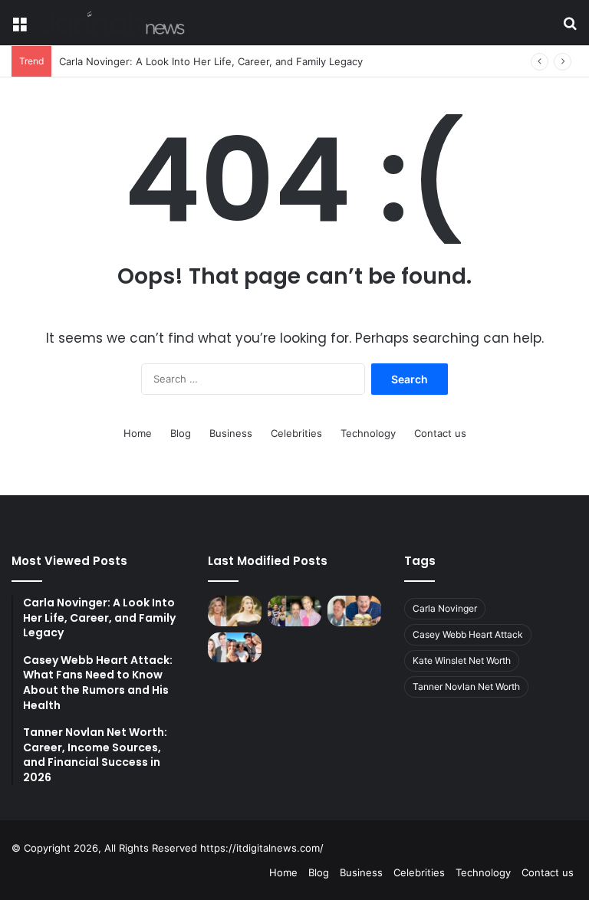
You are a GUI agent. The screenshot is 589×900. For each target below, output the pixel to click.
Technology (368, 433)
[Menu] (19, 28)
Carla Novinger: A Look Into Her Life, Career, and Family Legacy (211, 61)
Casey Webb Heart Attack (468, 634)
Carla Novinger (445, 608)
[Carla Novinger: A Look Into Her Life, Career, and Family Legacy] (294, 611)
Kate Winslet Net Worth (462, 660)
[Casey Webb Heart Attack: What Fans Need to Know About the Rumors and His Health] (354, 611)
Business (230, 433)
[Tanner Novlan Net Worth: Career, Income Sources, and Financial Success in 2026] (235, 647)
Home (137, 433)
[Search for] (569, 28)
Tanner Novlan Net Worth (466, 686)
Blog (180, 433)
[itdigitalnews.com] (113, 22)
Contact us (440, 433)
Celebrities (296, 433)
